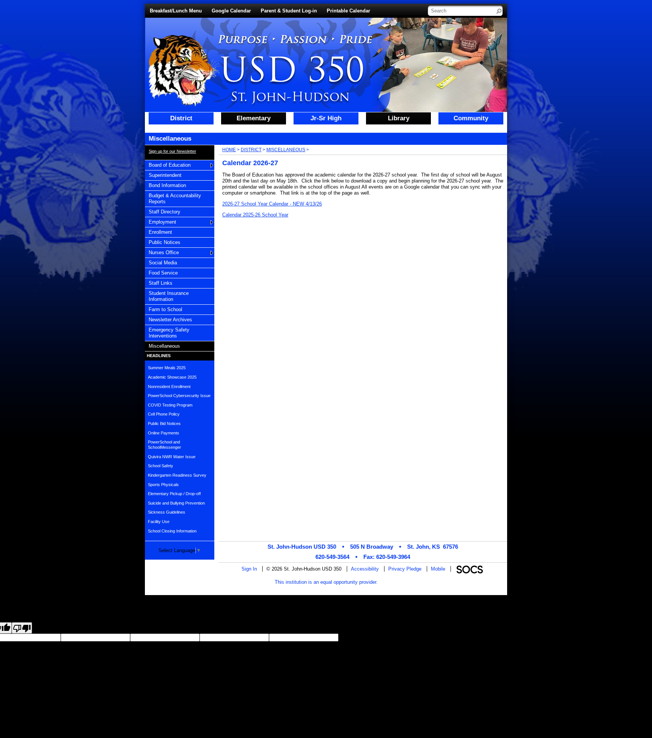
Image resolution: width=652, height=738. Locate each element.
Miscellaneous (285, 149)
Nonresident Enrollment (169, 386)
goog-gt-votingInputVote (601, 637)
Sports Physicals (163, 484)
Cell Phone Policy (164, 414)
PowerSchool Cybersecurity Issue (179, 395)
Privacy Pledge (404, 569)
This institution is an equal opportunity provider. (326, 582)
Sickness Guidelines (166, 512)
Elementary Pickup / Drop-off (174, 493)
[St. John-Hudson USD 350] (253, 62)
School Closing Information (172, 531)
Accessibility (365, 569)
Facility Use (158, 521)
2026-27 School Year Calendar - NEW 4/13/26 (272, 204)
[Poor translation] (22, 628)
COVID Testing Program (170, 405)
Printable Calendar (348, 11)
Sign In (249, 569)
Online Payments (163, 433)
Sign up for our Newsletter (172, 151)
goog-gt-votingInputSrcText (487, 637)
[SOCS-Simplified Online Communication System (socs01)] (469, 569)
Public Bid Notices (164, 423)
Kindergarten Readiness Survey (177, 475)
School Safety (160, 465)
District (251, 149)
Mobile (438, 569)
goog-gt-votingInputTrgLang (428, 637)
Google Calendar (231, 11)
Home (229, 149)
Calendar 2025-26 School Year (255, 215)
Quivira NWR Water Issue (171, 456)
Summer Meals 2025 (167, 367)
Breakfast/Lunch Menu (176, 11)
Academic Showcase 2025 (172, 377)
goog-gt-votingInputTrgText (546, 637)
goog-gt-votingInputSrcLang (368, 637)
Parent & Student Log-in (289, 11)
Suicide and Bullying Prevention (176, 503)
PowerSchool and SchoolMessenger (164, 445)
